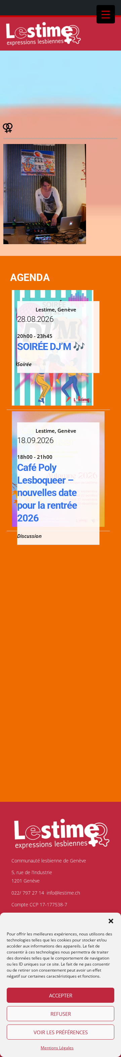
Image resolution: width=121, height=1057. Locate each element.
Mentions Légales (57, 1048)
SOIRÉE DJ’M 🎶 (51, 346)
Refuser (60, 1013)
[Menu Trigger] (105, 14)
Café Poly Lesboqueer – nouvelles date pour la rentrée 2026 (47, 493)
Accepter (60, 995)
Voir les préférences (61, 1032)
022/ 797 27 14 (27, 893)
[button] (111, 921)
